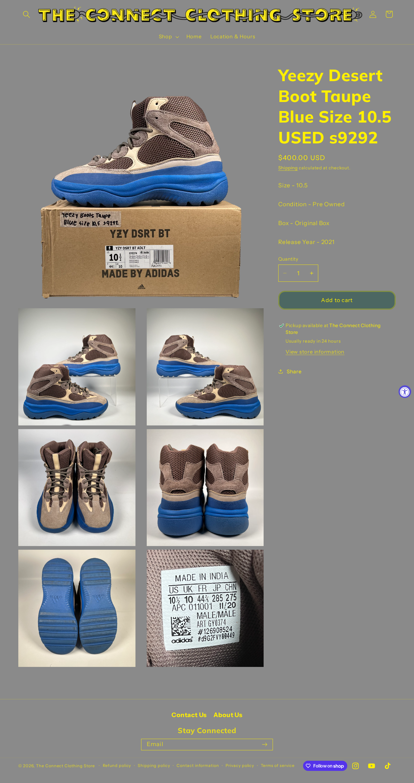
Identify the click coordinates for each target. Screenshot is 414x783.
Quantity (288, 259)
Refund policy (117, 765)
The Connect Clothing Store (65, 765)
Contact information (198, 765)
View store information (315, 352)
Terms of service (278, 765)
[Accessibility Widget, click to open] (405, 391)
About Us (227, 715)
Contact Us (189, 715)
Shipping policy (154, 765)
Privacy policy (240, 765)
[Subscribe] (265, 744)
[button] (26, 14)
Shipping (288, 167)
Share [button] (294, 371)
